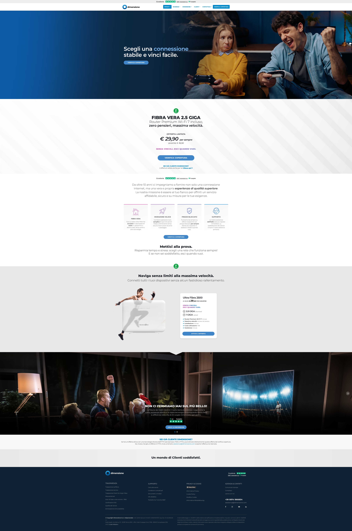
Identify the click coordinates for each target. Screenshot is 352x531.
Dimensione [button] (187, 7)
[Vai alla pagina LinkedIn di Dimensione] (245, 507)
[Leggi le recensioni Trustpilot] (176, 420)
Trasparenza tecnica (111, 490)
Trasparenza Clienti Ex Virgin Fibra (116, 493)
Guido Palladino (113, 524)
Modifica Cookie (191, 497)
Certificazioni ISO (110, 502)
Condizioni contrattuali (155, 490)
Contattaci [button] (206, 7)
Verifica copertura (221, 7)
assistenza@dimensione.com (184, 444)
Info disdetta (152, 497)
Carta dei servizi (153, 487)
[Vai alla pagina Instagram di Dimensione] (232, 507)
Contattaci (228, 490)
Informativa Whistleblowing (195, 500)
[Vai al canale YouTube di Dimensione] (238, 507)
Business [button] (176, 7)
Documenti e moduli (155, 493)
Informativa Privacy (192, 491)
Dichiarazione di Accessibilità (114, 509)
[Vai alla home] (114, 473)
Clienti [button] (196, 7)
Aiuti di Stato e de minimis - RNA (116, 499)
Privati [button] (166, 7)
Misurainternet (110, 496)
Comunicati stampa (231, 487)
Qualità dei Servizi (111, 506)
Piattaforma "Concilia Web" (157, 500)
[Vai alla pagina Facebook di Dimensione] (225, 507)
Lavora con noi (229, 493)
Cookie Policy (190, 494)
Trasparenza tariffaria (112, 487)
